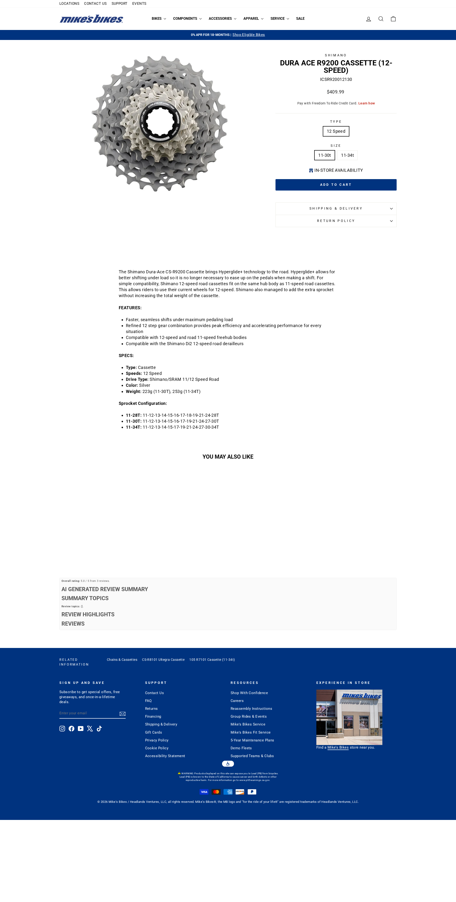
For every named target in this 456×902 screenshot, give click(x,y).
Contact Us (154, 693)
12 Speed (336, 131)
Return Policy (336, 221)
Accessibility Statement (165, 756)
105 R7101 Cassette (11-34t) (212, 660)
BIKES (157, 18)
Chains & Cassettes (122, 660)
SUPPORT (120, 3)
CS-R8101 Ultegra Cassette (163, 660)
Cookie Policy (157, 748)
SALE (300, 18)
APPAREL (251, 18)
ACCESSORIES (221, 18)
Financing (153, 716)
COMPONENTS (185, 18)
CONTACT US (95, 3)
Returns (151, 708)
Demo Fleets (241, 748)
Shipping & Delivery (336, 208)
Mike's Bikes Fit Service (251, 732)
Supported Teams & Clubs (252, 756)
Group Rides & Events (249, 716)
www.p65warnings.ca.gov (254, 780)
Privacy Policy (157, 740)
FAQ (148, 701)
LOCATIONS (69, 3)
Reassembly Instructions (251, 708)
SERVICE (278, 18)
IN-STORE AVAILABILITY (338, 170)
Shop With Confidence (249, 693)
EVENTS (139, 3)
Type (336, 122)
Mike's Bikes (338, 747)
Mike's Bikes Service (248, 724)
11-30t (324, 155)
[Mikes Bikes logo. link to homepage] (91, 19)
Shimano (336, 55)
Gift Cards (153, 732)
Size (336, 146)
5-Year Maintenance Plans (252, 740)
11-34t (347, 155)
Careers (237, 701)
